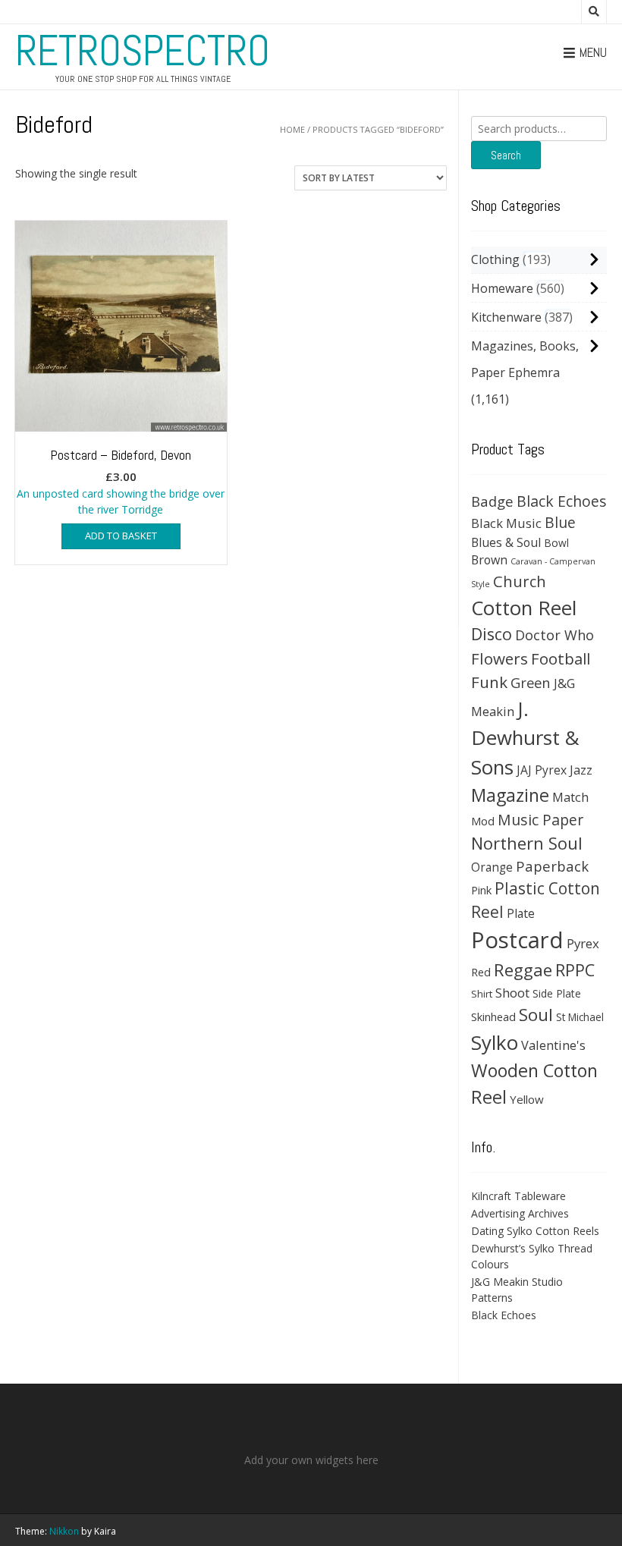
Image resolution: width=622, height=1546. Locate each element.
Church (519, 581)
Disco (491, 634)
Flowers (499, 658)
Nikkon (64, 1531)
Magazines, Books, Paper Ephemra (525, 359)
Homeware (502, 288)
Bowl (556, 543)
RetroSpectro (142, 51)
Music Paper (540, 819)
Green (530, 682)
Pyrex (583, 943)
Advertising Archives (520, 1213)
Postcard (517, 940)
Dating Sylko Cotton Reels (535, 1231)
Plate (521, 913)
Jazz (581, 770)
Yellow (527, 1099)
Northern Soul (527, 842)
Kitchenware (506, 317)
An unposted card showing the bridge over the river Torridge (121, 481)
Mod (483, 820)
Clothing (495, 259)
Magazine (510, 795)
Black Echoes (562, 501)
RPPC (575, 970)
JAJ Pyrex (542, 770)
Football (560, 658)
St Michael (580, 1017)
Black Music (506, 523)
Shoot (512, 992)
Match (570, 797)
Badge (492, 501)
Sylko (494, 1042)
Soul (536, 1014)
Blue (560, 523)
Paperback (552, 865)
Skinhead (493, 1016)
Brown (489, 559)
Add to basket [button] (121, 535)
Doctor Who (554, 635)
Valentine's (553, 1045)
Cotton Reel (523, 607)
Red (481, 971)
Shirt (481, 994)
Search (506, 155)
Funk (489, 682)
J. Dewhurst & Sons (525, 738)
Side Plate (556, 993)
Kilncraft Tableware (518, 1196)
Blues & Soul (506, 542)
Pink (481, 889)
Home (292, 129)
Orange (492, 867)
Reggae (523, 970)
